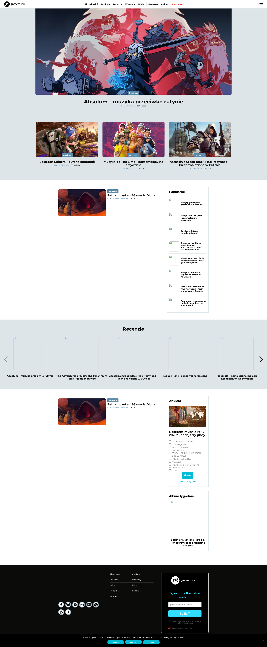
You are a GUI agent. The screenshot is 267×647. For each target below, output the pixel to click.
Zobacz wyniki (188, 481)
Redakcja (114, 591)
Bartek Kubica (128, 168)
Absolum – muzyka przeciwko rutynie (133, 102)
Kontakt (114, 596)
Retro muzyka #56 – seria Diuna (131, 195)
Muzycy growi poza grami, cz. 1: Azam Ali (191, 203)
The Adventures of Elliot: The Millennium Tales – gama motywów (193, 260)
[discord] (89, 604)
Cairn (174, 470)
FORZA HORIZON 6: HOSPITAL (186, 453)
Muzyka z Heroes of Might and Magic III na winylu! (191, 274)
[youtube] (75, 604)
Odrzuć (133, 642)
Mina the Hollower (180, 447)
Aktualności (91, 4)
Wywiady (130, 4)
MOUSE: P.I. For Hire (181, 459)
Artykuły (105, 4)
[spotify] (96, 604)
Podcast (164, 4)
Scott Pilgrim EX (179, 444)
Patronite (177, 4)
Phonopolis (176, 462)
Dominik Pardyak (128, 106)
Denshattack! (177, 450)
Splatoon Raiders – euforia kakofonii (67, 162)
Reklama (136, 591)
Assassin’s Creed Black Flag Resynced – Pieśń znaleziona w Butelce (200, 163)
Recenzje (117, 4)
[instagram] (82, 604)
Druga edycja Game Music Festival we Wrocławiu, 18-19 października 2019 (191, 246)
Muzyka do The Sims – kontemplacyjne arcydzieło (133, 163)
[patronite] (61, 612)
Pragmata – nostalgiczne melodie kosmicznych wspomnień (193, 303)
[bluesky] (68, 604)
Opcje (151, 642)
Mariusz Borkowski (62, 165)
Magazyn (153, 4)
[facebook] (61, 604)
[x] (68, 612)
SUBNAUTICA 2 (178, 456)
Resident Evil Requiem (182, 441)
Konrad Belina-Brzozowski (118, 199)
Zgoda (116, 642)
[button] (261, 359)
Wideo (141, 4)
